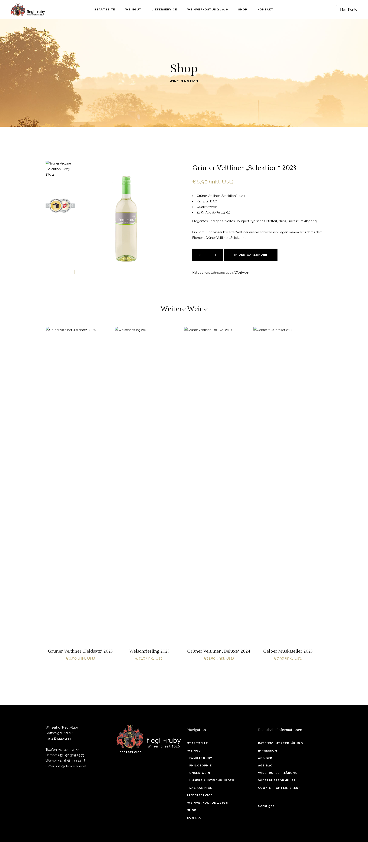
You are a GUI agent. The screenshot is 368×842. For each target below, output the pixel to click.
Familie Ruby (200, 758)
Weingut (195, 750)
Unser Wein (199, 773)
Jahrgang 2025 (69, 469)
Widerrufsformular (277, 780)
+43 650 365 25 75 (71, 755)
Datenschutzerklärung (280, 743)
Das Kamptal (200, 787)
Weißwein (241, 273)
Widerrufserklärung (278, 773)
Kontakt (195, 817)
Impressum (267, 750)
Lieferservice (129, 752)
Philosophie (200, 765)
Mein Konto (348, 9)
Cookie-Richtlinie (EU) (279, 787)
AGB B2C (265, 765)
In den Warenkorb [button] (80, 526)
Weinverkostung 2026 (207, 802)
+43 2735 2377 (68, 750)
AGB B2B (265, 758)
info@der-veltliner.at (71, 766)
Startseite (197, 743)
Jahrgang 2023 (222, 273)
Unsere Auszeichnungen (211, 780)
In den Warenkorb (250, 254)
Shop (191, 810)
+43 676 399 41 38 (71, 761)
